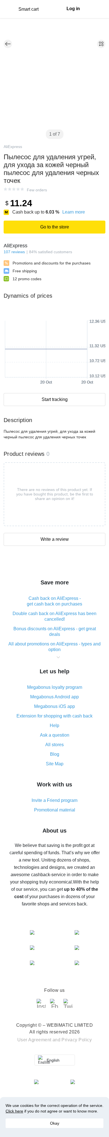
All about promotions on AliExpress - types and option (54, 647)
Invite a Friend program (54, 800)
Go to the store (54, 227)
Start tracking (55, 399)
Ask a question (54, 735)
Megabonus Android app (54, 696)
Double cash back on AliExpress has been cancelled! (54, 616)
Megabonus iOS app (54, 706)
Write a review (55, 539)
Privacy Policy (76, 1039)
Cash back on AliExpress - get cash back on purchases (54, 601)
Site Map (54, 763)
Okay (54, 1123)
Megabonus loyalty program (54, 687)
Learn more (73, 212)
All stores (54, 744)
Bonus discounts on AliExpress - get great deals (54, 631)
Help (54, 725)
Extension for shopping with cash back (54, 716)
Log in (73, 8)
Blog (54, 754)
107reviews (14, 252)
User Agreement (34, 1039)
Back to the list (8, 44)
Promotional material (54, 810)
